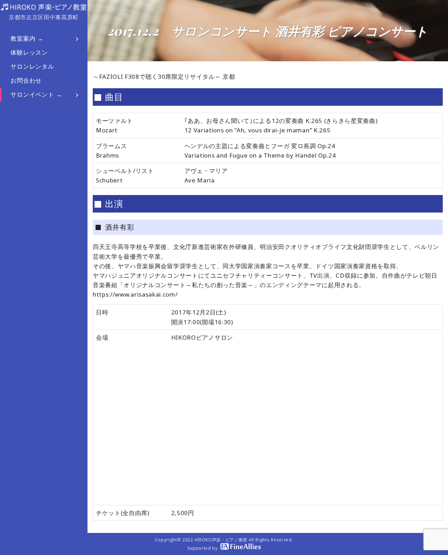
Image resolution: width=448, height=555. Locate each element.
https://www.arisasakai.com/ (135, 294)
